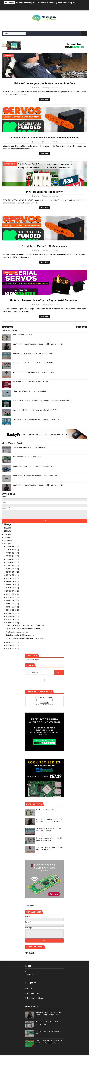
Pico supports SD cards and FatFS (27, 457)
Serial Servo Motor (13, 218)
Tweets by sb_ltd (31, 905)
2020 (6, 544)
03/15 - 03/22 (11, 610)
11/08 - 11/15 (11, 559)
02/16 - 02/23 (11, 620)
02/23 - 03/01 (11, 616)
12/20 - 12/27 (11, 546)
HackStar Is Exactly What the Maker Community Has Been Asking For (46, 3)
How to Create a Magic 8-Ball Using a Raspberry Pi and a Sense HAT (41, 400)
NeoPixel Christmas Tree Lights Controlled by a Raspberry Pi (38, 344)
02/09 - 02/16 (11, 623)
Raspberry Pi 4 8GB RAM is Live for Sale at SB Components (37, 419)
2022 (6, 537)
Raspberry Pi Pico (35, 998)
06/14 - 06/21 (11, 597)
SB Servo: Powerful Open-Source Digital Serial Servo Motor (44, 300)
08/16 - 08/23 (11, 578)
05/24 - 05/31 (11, 607)
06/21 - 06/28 (11, 594)
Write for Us (29, 975)
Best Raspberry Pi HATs (22, 335)
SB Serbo (9, 55)
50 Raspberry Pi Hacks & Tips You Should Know (32, 353)
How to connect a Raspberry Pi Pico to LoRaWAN (33, 363)
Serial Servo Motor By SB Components (44, 246)
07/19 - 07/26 (11, 588)
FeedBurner (49, 705)
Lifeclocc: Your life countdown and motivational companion (44, 137)
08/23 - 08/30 (11, 575)
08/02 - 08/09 (11, 585)
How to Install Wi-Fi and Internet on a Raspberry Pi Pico (36, 410)
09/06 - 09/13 (11, 569)
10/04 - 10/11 (11, 566)
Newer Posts (7, 327)
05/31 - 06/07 (11, 604)
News (29, 989)
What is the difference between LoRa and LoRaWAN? (35, 475)
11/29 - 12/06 (11, 553)
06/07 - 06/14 (11, 601)
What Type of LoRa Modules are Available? (30, 391)
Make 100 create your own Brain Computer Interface (44, 83)
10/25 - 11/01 (11, 562)
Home (27, 971)
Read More (44, 99)
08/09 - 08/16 (11, 581)
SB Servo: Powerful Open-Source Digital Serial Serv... (25, 638)
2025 (6, 531)
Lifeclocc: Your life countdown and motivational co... (24, 629)
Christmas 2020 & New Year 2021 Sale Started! (32, 382)
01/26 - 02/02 (11, 645)
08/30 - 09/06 (11, 572)
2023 (6, 534)
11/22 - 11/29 (11, 556)
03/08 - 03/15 (11, 613)
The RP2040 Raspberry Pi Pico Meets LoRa (30, 447)
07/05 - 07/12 (11, 591)
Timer (8, 110)
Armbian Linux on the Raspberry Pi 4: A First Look (33, 372)
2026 (6, 528)
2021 (6, 541)
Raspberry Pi (11, 164)
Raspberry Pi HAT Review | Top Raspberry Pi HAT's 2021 (36, 466)
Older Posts (81, 327)
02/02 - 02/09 (11, 642)
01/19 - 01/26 (11, 648)
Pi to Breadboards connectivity (44, 191)
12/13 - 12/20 (11, 550)
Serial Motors (11, 272)
